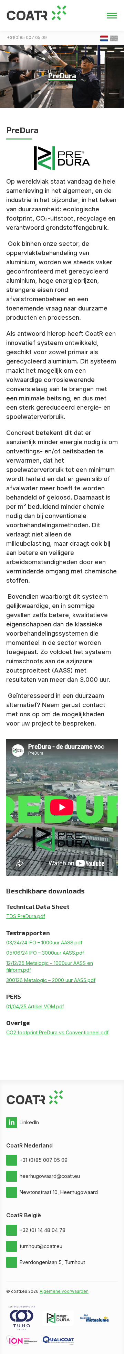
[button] (112, 15)
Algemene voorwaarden (64, 1291)
